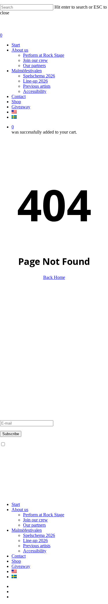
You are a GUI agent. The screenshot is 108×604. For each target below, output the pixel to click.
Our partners (11, 331)
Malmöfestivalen (15, 367)
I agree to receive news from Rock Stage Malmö (50, 444)
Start (16, 504)
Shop (16, 561)
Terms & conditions (18, 357)
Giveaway (9, 347)
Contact (7, 341)
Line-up (7, 372)
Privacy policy (13, 352)
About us (8, 321)
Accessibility (11, 382)
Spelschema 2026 (39, 535)
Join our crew (12, 336)
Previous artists (13, 377)
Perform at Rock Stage (20, 326)
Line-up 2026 (35, 540)
